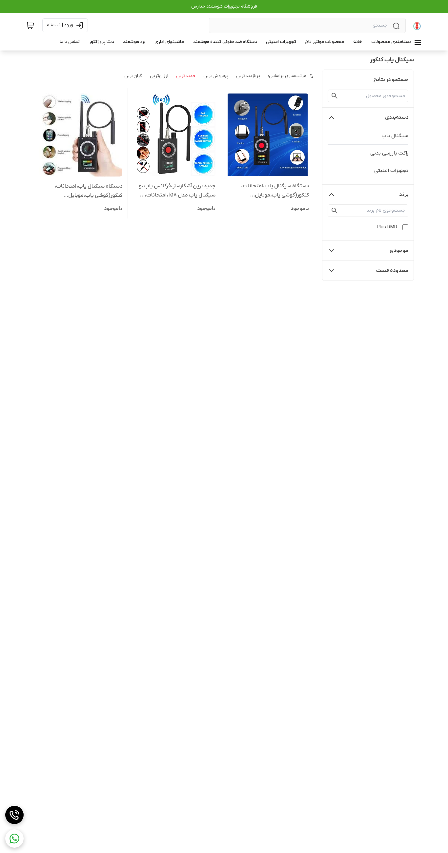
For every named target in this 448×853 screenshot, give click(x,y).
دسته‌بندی (396, 117)
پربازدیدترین (248, 76)
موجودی (399, 250)
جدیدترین (185, 76)
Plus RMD (387, 227)
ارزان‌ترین (159, 76)
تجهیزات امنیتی (391, 170)
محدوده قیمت (392, 270)
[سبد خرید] (30, 25)
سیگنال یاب (394, 136)
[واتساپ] (14, 838)
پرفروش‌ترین (215, 76)
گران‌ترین (133, 76)
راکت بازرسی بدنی (389, 153)
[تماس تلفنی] (14, 815)
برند (403, 194)
